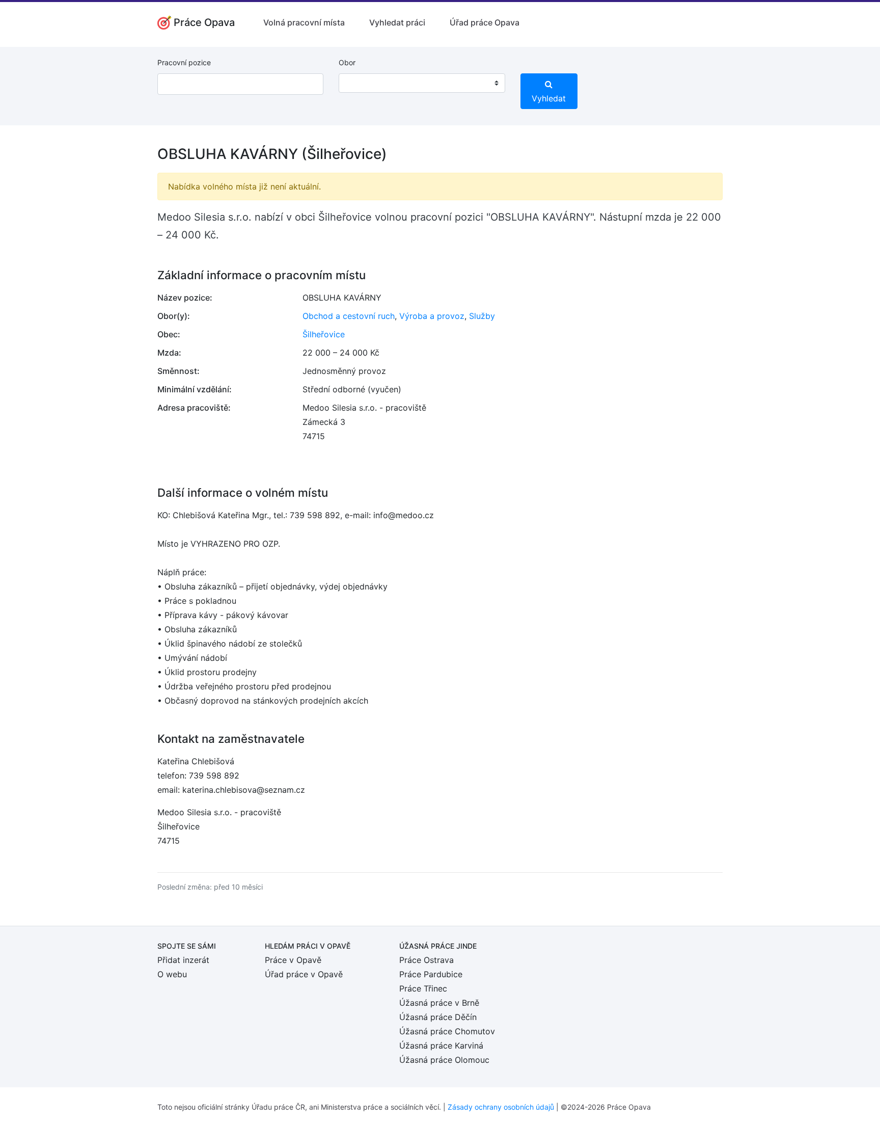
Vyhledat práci (397, 22)
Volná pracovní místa (304, 22)
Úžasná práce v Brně (439, 1003)
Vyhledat (549, 98)
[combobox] (422, 83)
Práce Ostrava (426, 960)
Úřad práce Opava (484, 22)
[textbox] (359, 83)
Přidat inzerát (183, 960)
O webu (172, 974)
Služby (482, 316)
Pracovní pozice (184, 62)
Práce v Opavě (293, 960)
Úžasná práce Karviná (441, 1045)
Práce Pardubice (430, 974)
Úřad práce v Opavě (304, 974)
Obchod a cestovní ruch (348, 316)
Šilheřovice (323, 334)
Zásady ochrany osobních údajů (501, 1107)
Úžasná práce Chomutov (447, 1031)
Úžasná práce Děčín (438, 1017)
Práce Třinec (423, 988)
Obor (347, 62)
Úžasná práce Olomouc (444, 1060)
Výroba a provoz (431, 316)
